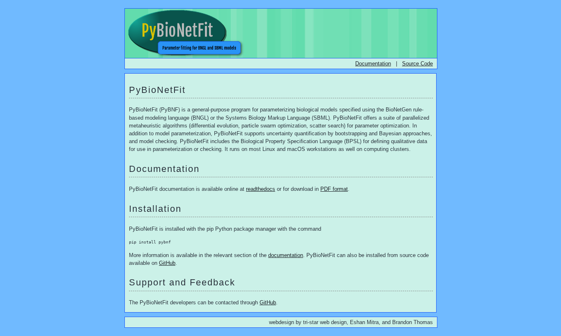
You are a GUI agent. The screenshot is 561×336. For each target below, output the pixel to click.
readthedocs (260, 189)
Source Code (417, 63)
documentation (285, 255)
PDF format (334, 189)
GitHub (167, 263)
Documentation (373, 63)
